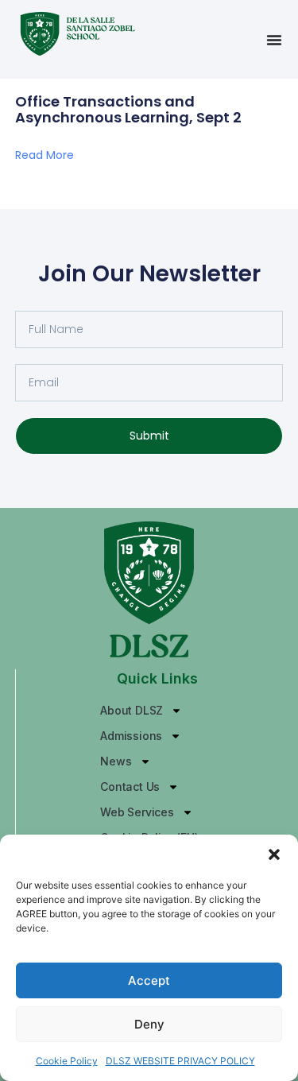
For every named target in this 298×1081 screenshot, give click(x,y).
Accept (149, 980)
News (115, 761)
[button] (274, 854)
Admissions (131, 735)
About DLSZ (131, 710)
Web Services (137, 812)
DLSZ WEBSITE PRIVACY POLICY (180, 1061)
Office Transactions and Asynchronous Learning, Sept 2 (128, 109)
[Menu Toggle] (274, 40)
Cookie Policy (67, 1061)
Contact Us (130, 786)
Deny (149, 1024)
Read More (44, 155)
